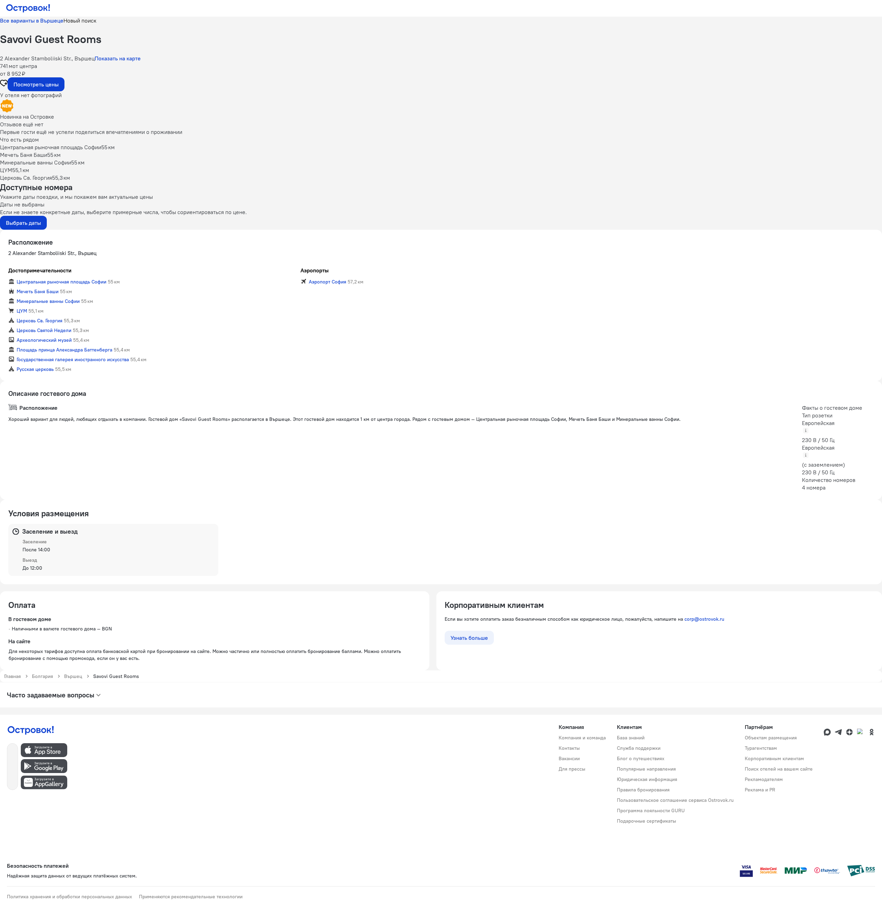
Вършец (73, 676)
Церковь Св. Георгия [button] (39, 320)
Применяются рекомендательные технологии (191, 896)
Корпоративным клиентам (774, 758)
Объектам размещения (771, 738)
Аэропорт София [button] (327, 282)
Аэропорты (314, 270)
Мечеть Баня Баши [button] (38, 291)
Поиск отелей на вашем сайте (779, 769)
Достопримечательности (39, 270)
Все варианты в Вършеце (31, 20)
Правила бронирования (643, 790)
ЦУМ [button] (22, 311)
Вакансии (569, 758)
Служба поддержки (639, 748)
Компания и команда (582, 738)
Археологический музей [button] (44, 340)
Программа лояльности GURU (651, 810)
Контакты (569, 748)
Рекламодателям (764, 779)
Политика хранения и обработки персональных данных (69, 896)
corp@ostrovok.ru (704, 619)
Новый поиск (79, 20)
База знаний (631, 738)
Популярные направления (646, 769)
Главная (12, 676)
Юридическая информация (647, 779)
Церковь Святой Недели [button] (44, 330)
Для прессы (572, 769)
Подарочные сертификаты (646, 821)
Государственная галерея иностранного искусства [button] (73, 359)
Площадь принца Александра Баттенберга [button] (64, 350)
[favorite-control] (4, 84)
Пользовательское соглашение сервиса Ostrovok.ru (675, 800)
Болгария (42, 676)
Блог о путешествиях (640, 758)
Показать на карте (118, 58)
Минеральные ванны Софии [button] (48, 301)
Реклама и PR (760, 790)
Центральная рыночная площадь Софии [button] (61, 282)
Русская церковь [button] (35, 369)
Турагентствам (761, 748)
